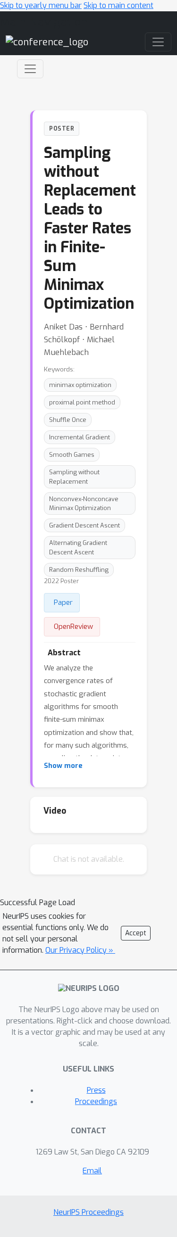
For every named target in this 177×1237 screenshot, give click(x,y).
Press (96, 1090)
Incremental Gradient (79, 437)
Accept (135, 933)
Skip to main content (118, 5)
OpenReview (73, 626)
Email (92, 1171)
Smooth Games (71, 455)
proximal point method (82, 402)
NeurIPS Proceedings (88, 1212)
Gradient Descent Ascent (84, 525)
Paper (63, 602)
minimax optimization (80, 385)
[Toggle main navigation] (158, 42)
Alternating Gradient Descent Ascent (78, 547)
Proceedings (96, 1101)
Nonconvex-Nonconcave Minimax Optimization (83, 503)
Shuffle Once (67, 420)
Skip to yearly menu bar (41, 5)
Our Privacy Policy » (80, 950)
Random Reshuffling (79, 570)
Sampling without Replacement (74, 476)
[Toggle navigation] (30, 68)
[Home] (47, 41)
